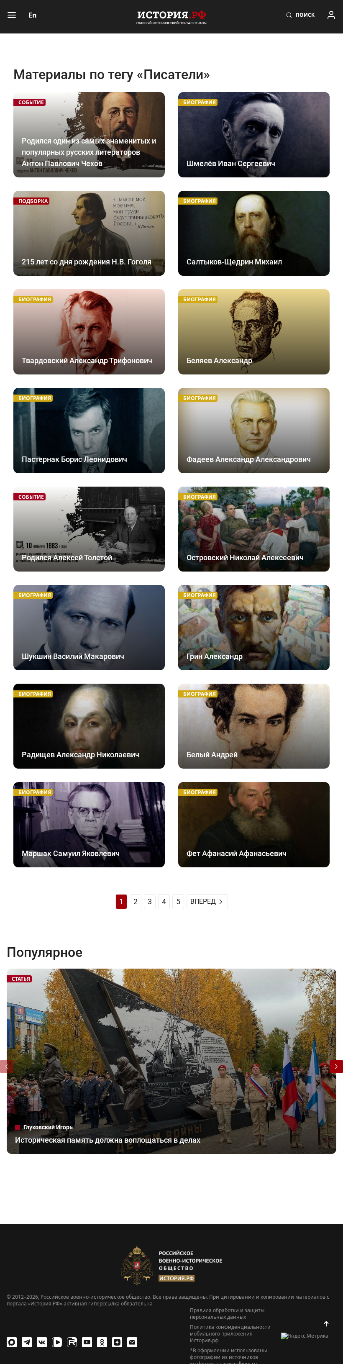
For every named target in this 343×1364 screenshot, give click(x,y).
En (32, 15)
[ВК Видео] (57, 1342)
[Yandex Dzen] (117, 1342)
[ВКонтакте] (42, 1342)
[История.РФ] (171, 16)
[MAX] (12, 1342)
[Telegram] (27, 1342)
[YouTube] (87, 1342)
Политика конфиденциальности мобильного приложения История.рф (230, 1334)
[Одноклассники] (102, 1342)
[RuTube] (72, 1342)
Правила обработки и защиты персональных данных (227, 1313)
